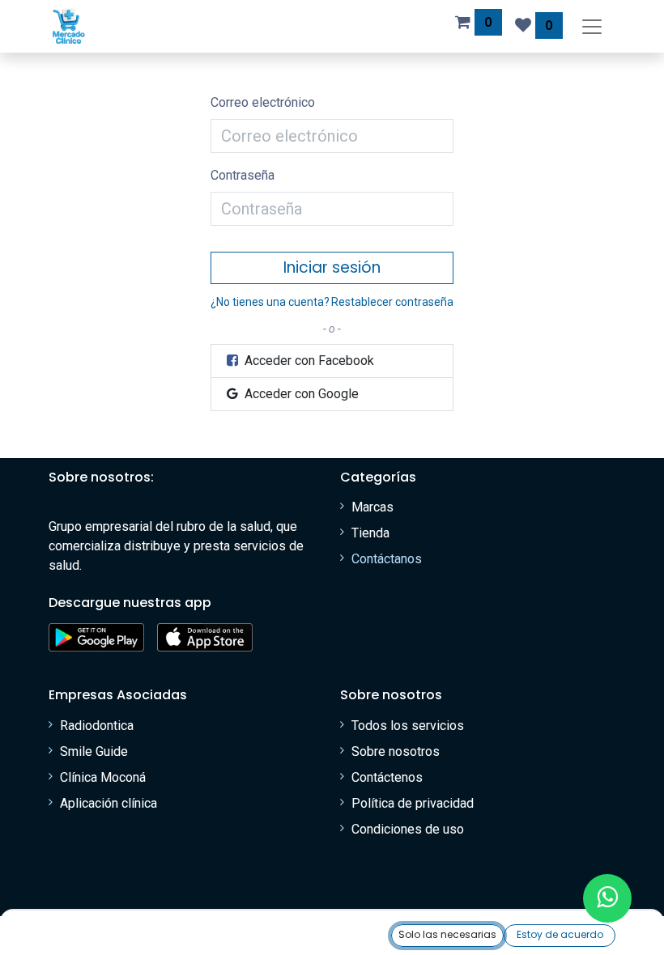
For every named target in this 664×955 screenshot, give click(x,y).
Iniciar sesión (332, 267)
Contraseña (243, 175)
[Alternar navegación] (591, 26)
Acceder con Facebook (307, 360)
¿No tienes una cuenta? (270, 301)
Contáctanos (386, 559)
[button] (447, 935)
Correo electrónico (263, 102)
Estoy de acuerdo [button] (560, 934)
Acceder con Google (300, 393)
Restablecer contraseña (392, 301)
